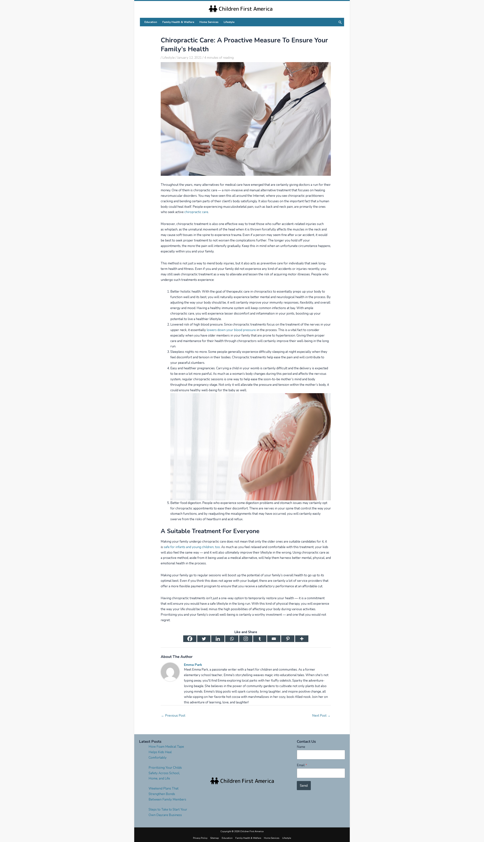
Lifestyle (168, 57)
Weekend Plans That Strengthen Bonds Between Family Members (167, 794)
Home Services (271, 838)
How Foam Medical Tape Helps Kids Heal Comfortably (166, 752)
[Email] (273, 638)
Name (301, 747)
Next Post (321, 715)
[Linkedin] (217, 638)
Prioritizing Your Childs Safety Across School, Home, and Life (165, 773)
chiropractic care (196, 212)
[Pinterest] (287, 638)
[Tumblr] (259, 638)
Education (227, 838)
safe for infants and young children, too (192, 547)
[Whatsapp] (231, 638)
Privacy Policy (200, 838)
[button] (340, 22)
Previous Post (173, 715)
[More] (301, 638)
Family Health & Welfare (248, 838)
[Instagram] (245, 638)
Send (304, 785)
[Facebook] (189, 638)
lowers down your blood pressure (231, 330)
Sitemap (214, 838)
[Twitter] (203, 638)
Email (302, 765)
